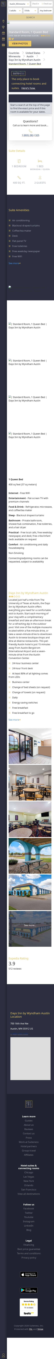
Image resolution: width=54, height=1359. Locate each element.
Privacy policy (28, 1257)
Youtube (28, 1217)
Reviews (28, 1129)
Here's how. (28, 88)
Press (29, 1137)
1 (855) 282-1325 (30, 135)
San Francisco (28, 1189)
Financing (28, 1244)
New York (29, 1181)
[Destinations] (3, 22)
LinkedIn (28, 1225)
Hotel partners (29, 1146)
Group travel (29, 1150)
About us (29, 1124)
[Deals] (3, 33)
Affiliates (28, 1154)
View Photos (20, 43)
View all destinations (29, 1193)
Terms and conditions (29, 1253)
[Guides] (3, 28)
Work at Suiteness (29, 1142)
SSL (31, 1329)
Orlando (28, 1185)
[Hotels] (3, 39)
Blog (28, 1230)
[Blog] (3, 45)
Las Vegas (28, 1176)
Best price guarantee (28, 1249)
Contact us (29, 1133)
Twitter (29, 1212)
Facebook (28, 1208)
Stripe (40, 1329)
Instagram (28, 1221)
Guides (29, 1120)
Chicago (28, 1172)
